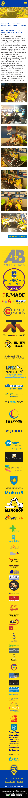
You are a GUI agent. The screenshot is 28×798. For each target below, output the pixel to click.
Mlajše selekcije (10, 782)
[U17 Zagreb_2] (14, 114)
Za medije (20, 782)
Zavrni (12, 795)
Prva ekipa (19, 778)
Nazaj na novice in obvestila (17, 236)
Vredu (7, 795)
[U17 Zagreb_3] (14, 136)
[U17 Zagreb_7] (14, 201)
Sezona (12, 778)
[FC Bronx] (3, 3)
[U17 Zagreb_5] (14, 179)
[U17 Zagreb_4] (14, 157)
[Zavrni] (26, 793)
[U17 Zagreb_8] (14, 222)
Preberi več (19, 795)
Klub (6, 778)
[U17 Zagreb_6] (14, 93)
